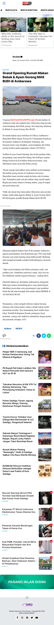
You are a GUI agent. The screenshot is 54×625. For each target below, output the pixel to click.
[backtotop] (27, 598)
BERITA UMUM (47, 10)
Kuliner (6, 69)
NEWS (19, 328)
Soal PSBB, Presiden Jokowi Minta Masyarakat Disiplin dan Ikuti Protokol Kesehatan (19, 545)
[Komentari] (4, 335)
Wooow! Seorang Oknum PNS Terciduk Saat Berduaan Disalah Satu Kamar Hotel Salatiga (18, 496)
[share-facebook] (38, 335)
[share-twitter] (44, 335)
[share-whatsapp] (49, 335)
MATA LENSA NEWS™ (27, 613)
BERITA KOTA (11, 10)
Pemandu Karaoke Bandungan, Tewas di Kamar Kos (17, 527)
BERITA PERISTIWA (29, 10)
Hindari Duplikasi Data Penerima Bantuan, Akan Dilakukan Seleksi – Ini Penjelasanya (19, 561)
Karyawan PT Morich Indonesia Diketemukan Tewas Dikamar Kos (18, 510)
